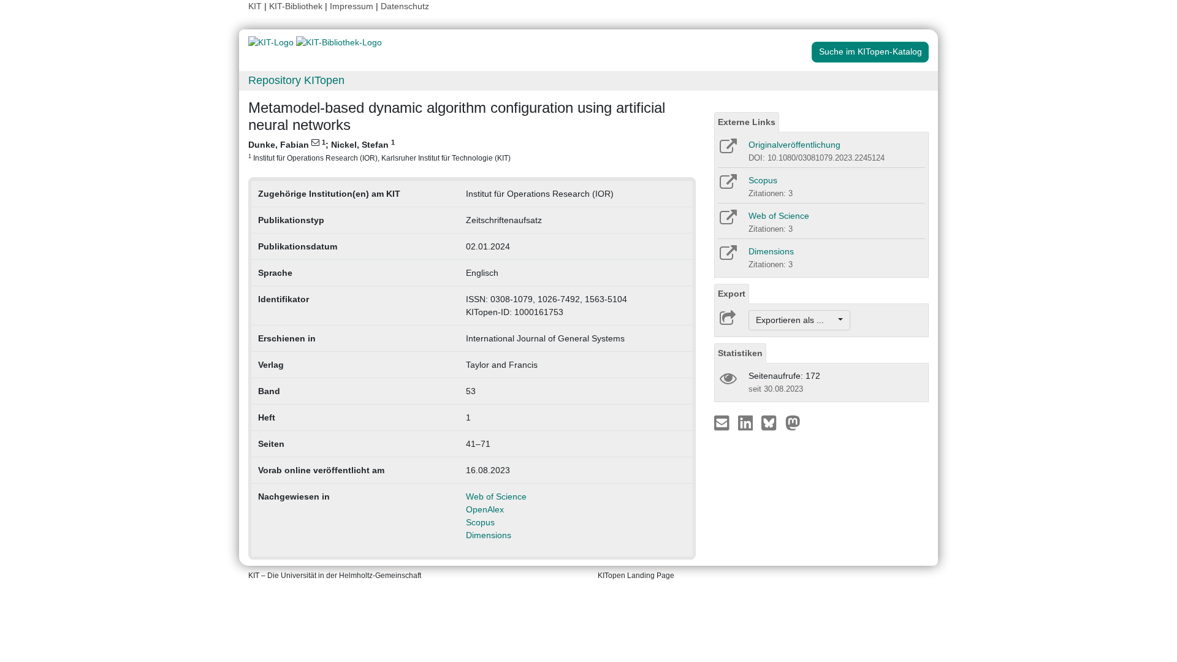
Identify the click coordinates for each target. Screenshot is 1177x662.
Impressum (351, 6)
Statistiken (740, 353)
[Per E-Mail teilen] (723, 422)
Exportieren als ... (796, 320)
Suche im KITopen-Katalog (870, 51)
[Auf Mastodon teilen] (793, 422)
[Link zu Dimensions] (727, 257)
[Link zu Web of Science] (727, 221)
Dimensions (488, 535)
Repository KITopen (296, 80)
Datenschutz (405, 6)
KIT (255, 6)
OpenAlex (485, 509)
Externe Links (746, 122)
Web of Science (496, 496)
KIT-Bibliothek (297, 6)
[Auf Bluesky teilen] (772, 422)
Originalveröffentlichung (794, 145)
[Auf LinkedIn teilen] (747, 422)
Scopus (480, 522)
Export (731, 294)
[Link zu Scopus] (727, 186)
